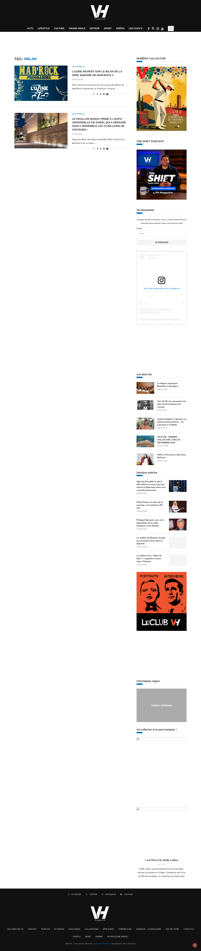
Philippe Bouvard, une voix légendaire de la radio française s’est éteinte (150, 523)
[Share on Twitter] (100, 94)
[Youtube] (162, 29)
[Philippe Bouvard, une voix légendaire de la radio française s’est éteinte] (178, 524)
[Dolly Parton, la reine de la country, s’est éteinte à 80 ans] (178, 507)
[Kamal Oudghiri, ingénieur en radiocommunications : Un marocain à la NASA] (145, 423)
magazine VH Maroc (102, 944)
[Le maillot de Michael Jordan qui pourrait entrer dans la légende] (178, 542)
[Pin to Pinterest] (104, 94)
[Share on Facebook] (97, 94)
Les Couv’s (135, 28)
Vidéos (120, 28)
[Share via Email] (107, 94)
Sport (108, 28)
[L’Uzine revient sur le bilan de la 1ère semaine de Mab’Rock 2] (41, 83)
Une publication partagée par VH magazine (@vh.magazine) (167, 319)
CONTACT (32, 929)
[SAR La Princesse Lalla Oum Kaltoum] (145, 459)
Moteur (94, 28)
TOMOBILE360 (125, 929)
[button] (139, 705)
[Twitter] (153, 29)
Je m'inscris (161, 242)
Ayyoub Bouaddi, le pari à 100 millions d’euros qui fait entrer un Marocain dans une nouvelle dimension (151, 485)
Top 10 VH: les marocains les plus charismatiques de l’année (171, 404)
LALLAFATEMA (91, 929)
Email (139, 228)
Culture (59, 28)
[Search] (171, 28)
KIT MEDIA (59, 929)
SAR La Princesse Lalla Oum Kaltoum (171, 456)
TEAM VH (45, 929)
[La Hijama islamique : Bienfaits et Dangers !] (145, 388)
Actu (30, 28)
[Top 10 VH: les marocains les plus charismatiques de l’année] (145, 406)
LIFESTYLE (188, 929)
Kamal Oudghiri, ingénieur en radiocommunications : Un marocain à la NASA (172, 422)
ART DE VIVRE (172, 929)
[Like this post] (94, 94)
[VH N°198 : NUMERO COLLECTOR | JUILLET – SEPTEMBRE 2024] (145, 441)
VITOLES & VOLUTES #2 (161, 705)
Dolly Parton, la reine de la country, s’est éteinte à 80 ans (150, 505)
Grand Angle (77, 28)
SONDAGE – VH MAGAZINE (148, 929)
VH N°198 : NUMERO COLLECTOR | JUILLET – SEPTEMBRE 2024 (169, 440)
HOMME (99, 937)
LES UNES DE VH (15, 929)
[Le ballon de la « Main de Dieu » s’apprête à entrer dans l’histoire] (178, 560)
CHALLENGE (74, 929)
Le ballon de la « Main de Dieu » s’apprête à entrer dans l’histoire (149, 558)
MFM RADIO (108, 929)
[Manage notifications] (194, 945)
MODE (88, 937)
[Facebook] (149, 29)
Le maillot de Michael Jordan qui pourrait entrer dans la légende (151, 541)
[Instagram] (158, 29)
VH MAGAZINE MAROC (117, 937)
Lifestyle (44, 28)
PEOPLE (77, 937)
